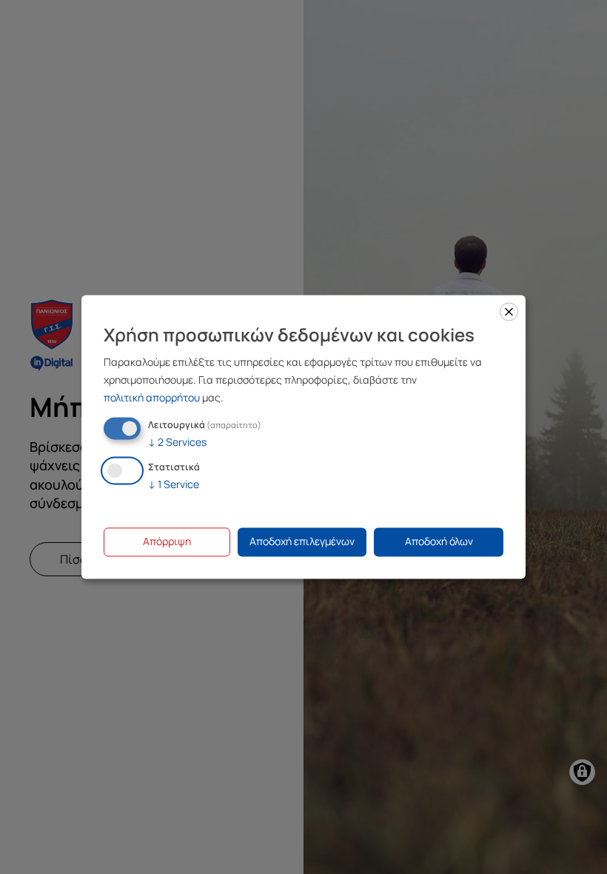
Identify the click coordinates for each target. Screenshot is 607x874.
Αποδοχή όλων (439, 542)
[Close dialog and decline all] (509, 311)
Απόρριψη (167, 542)
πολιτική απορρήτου (152, 397)
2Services (177, 442)
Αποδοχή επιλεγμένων (302, 542)
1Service (173, 485)
